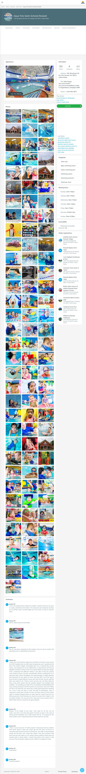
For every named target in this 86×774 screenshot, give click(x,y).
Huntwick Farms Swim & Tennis (71, 269)
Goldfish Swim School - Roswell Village (70, 238)
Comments (26, 28)
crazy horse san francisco (66, 150)
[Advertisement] (43, 43)
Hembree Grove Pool (70, 307)
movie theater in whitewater (66, 98)
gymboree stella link (64, 142)
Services (57, 28)
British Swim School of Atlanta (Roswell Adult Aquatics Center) (70, 288)
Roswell (12, 6)
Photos (18, 28)
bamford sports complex (66, 144)
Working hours (46, 28)
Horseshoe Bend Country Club (71, 298)
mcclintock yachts (63, 138)
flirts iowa (61, 152)
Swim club (19, 6)
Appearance (9, 28)
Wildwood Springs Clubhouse (69, 317)
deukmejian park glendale (66, 148)
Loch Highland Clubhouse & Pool (71, 258)
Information (36, 28)
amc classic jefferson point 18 (67, 146)
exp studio (60, 100)
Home (2, 6)
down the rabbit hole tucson (67, 140)
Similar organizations (69, 28)
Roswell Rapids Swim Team (70, 249)
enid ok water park (63, 102)
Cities (7, 6)
